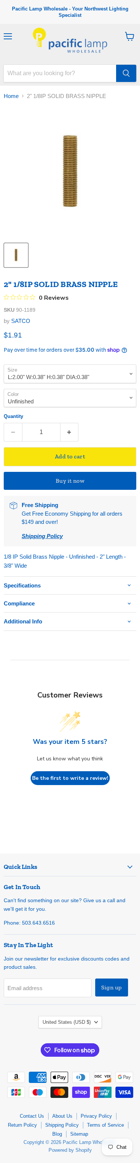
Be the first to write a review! (70, 778)
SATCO (20, 321)
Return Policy (22, 1125)
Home (11, 96)
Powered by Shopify (70, 1150)
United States (67, 1022)
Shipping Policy (62, 1125)
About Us (62, 1116)
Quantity (13, 416)
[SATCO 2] (16, 255)
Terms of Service (105, 1125)
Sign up (111, 987)
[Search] (126, 73)
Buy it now (70, 480)
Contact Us (32, 1116)
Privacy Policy (96, 1116)
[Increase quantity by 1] (69, 432)
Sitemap (79, 1134)
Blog (57, 1134)
